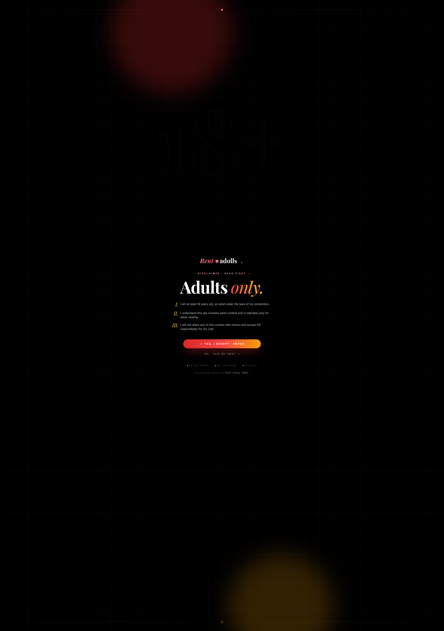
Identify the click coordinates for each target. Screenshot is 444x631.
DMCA (245, 373)
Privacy (236, 373)
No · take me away (220, 353)
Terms (228, 373)
